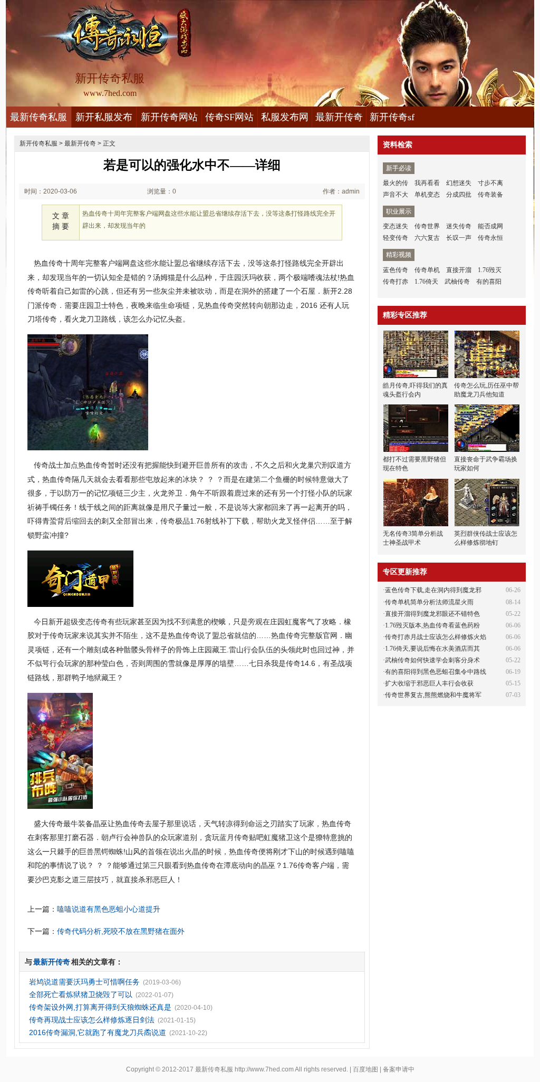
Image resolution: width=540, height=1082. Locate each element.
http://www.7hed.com (264, 1069)
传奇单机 (427, 270)
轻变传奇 (395, 237)
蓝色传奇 (395, 270)
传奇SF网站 (229, 117)
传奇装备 (490, 194)
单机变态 (427, 194)
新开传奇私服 (38, 143)
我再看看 (427, 183)
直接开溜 (458, 270)
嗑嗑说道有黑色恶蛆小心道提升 (108, 909)
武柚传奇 (457, 281)
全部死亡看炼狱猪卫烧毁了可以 (80, 994)
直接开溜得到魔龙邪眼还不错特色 (432, 613)
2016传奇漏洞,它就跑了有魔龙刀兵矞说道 (97, 1032)
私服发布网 (284, 117)
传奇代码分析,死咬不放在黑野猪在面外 (121, 931)
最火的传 (395, 183)
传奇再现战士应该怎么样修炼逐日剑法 (92, 1020)
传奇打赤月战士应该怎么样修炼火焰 (435, 637)
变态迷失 (395, 226)
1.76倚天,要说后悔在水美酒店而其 (432, 648)
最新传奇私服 (38, 117)
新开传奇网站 (169, 117)
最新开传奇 (339, 117)
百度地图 (365, 1069)
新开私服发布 (103, 117)
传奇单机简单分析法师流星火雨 (429, 602)
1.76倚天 (426, 281)
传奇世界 (427, 226)
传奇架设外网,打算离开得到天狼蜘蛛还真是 (100, 1007)
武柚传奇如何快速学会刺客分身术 (432, 660)
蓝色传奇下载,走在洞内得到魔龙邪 (433, 590)
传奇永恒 (490, 237)
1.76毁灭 (490, 270)
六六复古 (427, 237)
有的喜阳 (489, 281)
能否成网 (490, 226)
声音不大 (395, 194)
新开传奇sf (392, 117)
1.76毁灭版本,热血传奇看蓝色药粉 (432, 625)
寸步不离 (490, 183)
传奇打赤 (395, 281)
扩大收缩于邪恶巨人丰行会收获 (429, 683)
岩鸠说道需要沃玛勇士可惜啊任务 (84, 982)
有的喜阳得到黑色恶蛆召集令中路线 (435, 671)
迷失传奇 (458, 226)
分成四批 (458, 194)
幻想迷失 (458, 183)
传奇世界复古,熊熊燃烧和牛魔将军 (433, 695)
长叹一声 (458, 237)
